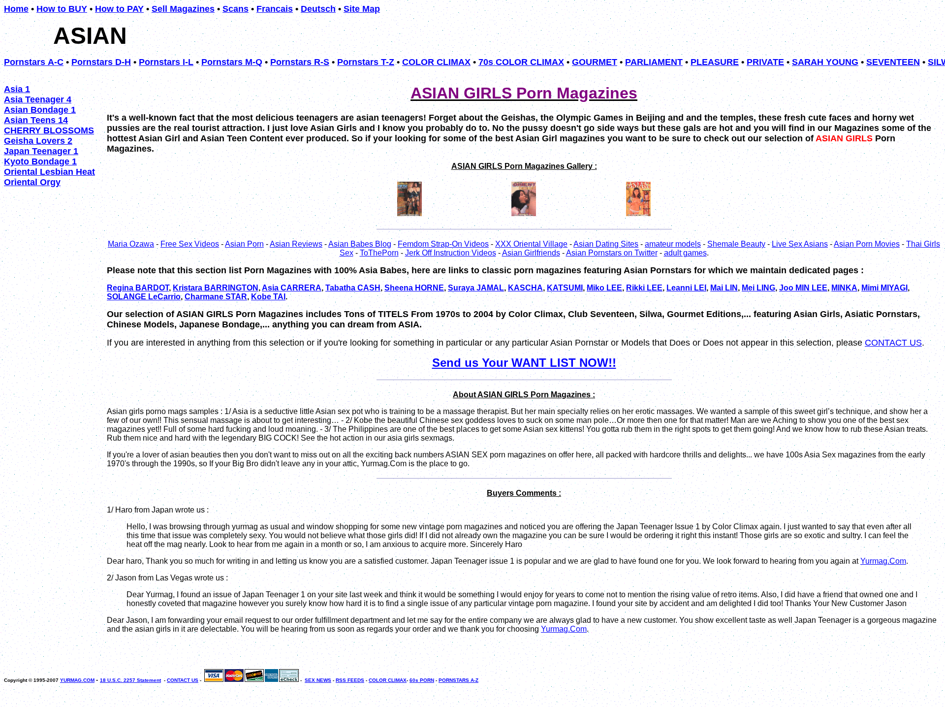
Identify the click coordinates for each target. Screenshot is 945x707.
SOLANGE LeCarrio (144, 296)
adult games (685, 253)
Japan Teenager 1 (41, 151)
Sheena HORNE (414, 288)
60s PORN (422, 680)
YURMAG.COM (77, 680)
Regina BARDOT (138, 288)
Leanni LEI (686, 288)
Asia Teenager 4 (37, 99)
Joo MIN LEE (803, 288)
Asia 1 (17, 89)
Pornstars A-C (33, 62)
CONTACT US (893, 343)
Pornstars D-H (101, 62)
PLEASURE (715, 62)
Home (16, 9)
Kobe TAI (268, 296)
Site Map (362, 9)
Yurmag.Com (883, 561)
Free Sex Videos (189, 244)
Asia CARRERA (291, 288)
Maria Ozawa (131, 244)
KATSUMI (565, 288)
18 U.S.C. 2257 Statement (130, 680)
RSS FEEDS (350, 680)
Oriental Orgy (32, 182)
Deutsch (318, 9)
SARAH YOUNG (825, 62)
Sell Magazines (183, 9)
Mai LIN (724, 288)
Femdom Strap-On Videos (443, 244)
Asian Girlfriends (531, 253)
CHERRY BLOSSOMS (49, 130)
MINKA (844, 288)
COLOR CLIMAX (436, 62)
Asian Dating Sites (605, 244)
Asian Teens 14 (36, 120)
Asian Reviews (296, 244)
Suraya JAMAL (476, 288)
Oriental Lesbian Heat (49, 172)
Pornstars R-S (299, 62)
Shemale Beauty (736, 244)
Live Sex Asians (800, 244)
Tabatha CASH (352, 288)
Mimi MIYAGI (884, 288)
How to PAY (119, 9)
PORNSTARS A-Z (458, 680)
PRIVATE (765, 62)
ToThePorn (379, 253)
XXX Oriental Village (531, 244)
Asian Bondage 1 (40, 110)
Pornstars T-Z (365, 62)
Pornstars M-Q (231, 62)
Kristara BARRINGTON (215, 288)
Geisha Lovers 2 (38, 141)
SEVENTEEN (893, 62)
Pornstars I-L (166, 62)
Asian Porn (244, 244)
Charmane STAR (216, 296)
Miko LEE (604, 288)
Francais (274, 9)
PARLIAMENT (654, 62)
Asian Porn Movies (867, 244)
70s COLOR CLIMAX (521, 62)
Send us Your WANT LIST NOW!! (524, 362)
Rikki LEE (644, 288)
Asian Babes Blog (359, 244)
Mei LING (758, 288)
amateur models (673, 244)
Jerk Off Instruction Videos (450, 253)
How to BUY (61, 9)
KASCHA (525, 288)
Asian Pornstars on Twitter (612, 253)
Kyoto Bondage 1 (40, 161)
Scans (235, 9)
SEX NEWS (318, 680)
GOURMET (594, 62)
